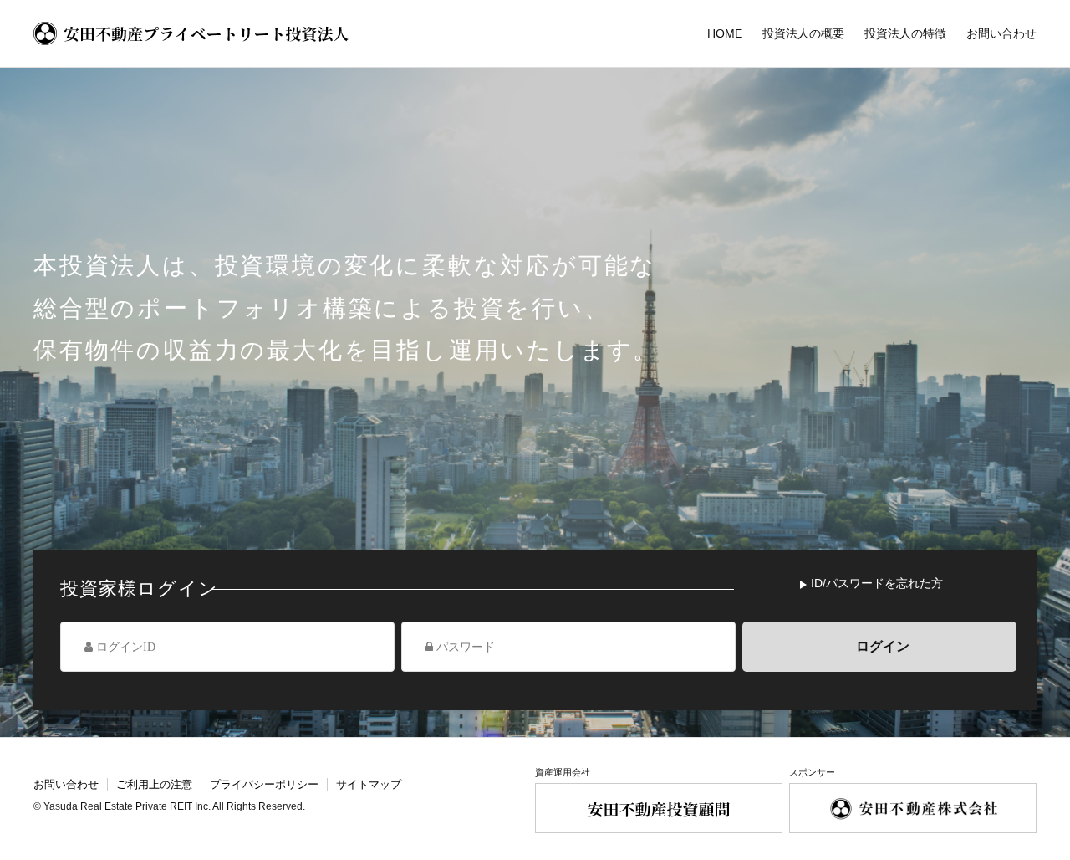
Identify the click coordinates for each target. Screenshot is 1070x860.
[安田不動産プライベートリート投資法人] (191, 33)
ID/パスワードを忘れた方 (877, 583)
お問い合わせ (66, 784)
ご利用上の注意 (154, 784)
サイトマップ (368, 784)
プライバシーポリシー (264, 784)
